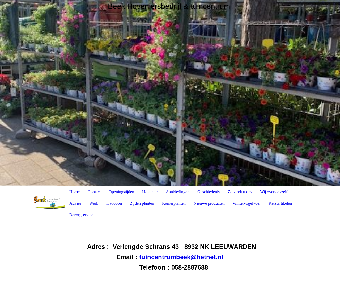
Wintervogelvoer (247, 203)
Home (74, 192)
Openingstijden (121, 192)
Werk (93, 203)
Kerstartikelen (280, 203)
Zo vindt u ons (240, 192)
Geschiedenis (208, 192)
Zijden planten (142, 203)
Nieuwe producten (209, 203)
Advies (75, 203)
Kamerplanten (174, 203)
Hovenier (150, 192)
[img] (170, 93)
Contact (94, 192)
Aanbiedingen (177, 192)
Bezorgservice (81, 214)
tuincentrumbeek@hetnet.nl (181, 257)
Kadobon (114, 203)
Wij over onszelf (273, 192)
